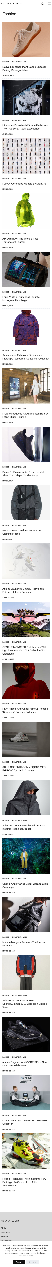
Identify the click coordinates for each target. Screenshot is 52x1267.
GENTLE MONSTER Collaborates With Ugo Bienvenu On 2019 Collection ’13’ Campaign (24, 650)
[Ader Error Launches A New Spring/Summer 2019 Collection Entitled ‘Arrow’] (26, 972)
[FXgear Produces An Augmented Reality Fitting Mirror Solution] (26, 386)
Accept (19, 1262)
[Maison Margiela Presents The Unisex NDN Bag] (26, 914)
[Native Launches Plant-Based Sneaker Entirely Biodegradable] (26, 39)
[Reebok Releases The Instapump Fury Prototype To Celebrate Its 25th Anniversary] (26, 1151)
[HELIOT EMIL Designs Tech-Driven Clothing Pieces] (26, 502)
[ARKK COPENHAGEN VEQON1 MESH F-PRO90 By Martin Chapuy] (26, 739)
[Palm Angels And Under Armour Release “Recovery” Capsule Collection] (26, 681)
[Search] (42, 4)
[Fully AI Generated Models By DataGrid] (26, 156)
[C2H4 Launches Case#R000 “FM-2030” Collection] (26, 1092)
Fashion (5, 62)
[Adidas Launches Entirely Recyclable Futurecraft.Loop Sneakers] (26, 561)
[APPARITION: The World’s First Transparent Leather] (26, 211)
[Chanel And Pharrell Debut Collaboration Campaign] (26, 856)
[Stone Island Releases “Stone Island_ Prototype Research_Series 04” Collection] (26, 327)
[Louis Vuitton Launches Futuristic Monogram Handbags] (26, 269)
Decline (32, 1262)
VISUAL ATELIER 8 (11, 4)
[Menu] (49, 3)
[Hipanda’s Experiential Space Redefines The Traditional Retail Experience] (26, 97)
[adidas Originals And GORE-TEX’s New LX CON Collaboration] (26, 1034)
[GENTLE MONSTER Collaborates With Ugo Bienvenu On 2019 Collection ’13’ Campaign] (26, 619)
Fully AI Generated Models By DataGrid (24, 183)
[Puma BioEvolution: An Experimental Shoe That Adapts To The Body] (26, 444)
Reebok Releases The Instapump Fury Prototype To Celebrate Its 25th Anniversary (24, 1182)
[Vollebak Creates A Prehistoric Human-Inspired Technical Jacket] (26, 797)
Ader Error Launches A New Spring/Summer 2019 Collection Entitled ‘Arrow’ (24, 1004)
